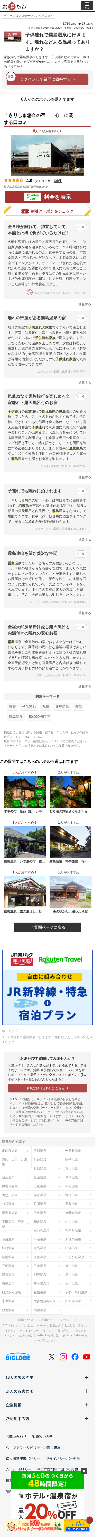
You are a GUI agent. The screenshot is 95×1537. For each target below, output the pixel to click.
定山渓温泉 (10, 1151)
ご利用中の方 (17, 1418)
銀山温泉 (40, 1177)
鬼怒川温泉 (10, 1195)
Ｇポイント (66, 1319)
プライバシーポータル (63, 1458)
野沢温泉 (71, 1195)
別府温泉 (40, 1274)
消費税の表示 (42, 1436)
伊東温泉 (40, 1213)
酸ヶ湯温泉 (41, 1283)
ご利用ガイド (47, 1319)
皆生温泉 (71, 1266)
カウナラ (80, 1330)
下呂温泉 (8, 1239)
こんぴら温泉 (74, 1257)
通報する (84, 304)
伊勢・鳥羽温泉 (76, 1292)
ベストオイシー (29, 1330)
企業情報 (13, 1405)
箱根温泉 (40, 1292)
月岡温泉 (40, 1204)
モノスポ (48, 1330)
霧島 (78, 707)
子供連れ (29, 707)
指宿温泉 (40, 1310)
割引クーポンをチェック (52, 211)
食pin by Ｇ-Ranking (75, 1335)
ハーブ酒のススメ (45, 1340)
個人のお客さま (19, 1377)
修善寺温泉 (73, 1213)
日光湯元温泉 (11, 1292)
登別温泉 (40, 1151)
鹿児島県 (62, 707)
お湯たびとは (26, 1319)
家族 (12, 707)
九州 (45, 707)
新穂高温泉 (73, 1239)
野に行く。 (64, 1330)
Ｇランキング (10, 1325)
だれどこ (27, 1325)
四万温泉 (71, 1186)
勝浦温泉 (8, 1257)
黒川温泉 (71, 1274)
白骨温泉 (8, 1204)
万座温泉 (40, 1186)
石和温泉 (71, 1204)
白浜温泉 (71, 1248)
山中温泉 (71, 1221)
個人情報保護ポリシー (23, 1458)
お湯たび (55, 1325)
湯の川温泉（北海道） (14, 1162)
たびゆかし (25, 1335)
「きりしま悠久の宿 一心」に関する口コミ (38, 119)
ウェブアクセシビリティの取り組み (33, 1447)
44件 (58, 181)
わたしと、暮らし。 (77, 1325)
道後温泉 (40, 1257)
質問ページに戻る (49, 927)
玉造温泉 (40, 1266)
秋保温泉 (40, 1168)
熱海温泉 (8, 1310)
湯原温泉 (8, 1274)
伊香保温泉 (10, 1186)
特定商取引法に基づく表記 (57, 1469)
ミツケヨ (9, 1335)
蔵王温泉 (8, 1177)
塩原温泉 (40, 1195)
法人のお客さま (19, 1391)
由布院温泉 (73, 1301)
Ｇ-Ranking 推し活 (48, 1335)
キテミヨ (10, 1330)
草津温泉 (71, 1177)
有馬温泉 (40, 1248)
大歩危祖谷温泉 (45, 1301)
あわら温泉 (41, 1230)
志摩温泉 (8, 1301)
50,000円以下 (39, 717)
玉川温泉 (71, 1283)
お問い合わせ (16, 1436)
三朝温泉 (8, 1266)
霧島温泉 (16, 717)
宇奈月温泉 (73, 1230)
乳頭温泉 (40, 1159)
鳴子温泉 (71, 1159)
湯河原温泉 (10, 1213)
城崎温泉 (8, 1248)
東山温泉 (71, 1168)
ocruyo (41, 1325)
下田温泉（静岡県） (13, 1224)
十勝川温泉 (73, 1151)
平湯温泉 (40, 1239)
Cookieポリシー (18, 1469)
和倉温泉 (40, 1221)
